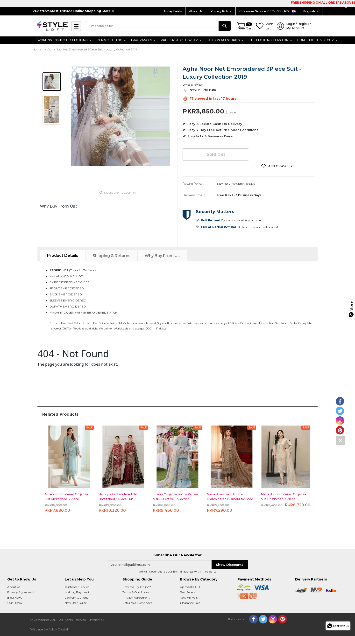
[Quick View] (69, 455)
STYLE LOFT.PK (203, 90)
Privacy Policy (221, 11)
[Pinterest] (282, 619)
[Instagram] (273, 619)
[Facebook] (253, 619)
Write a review (193, 84)
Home (37, 49)
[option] (120, 116)
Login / (298, 26)
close (346, 7)
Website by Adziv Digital (49, 629)
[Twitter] (263, 619)
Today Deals (172, 11)
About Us (196, 11)
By (184, 90)
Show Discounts (229, 564)
